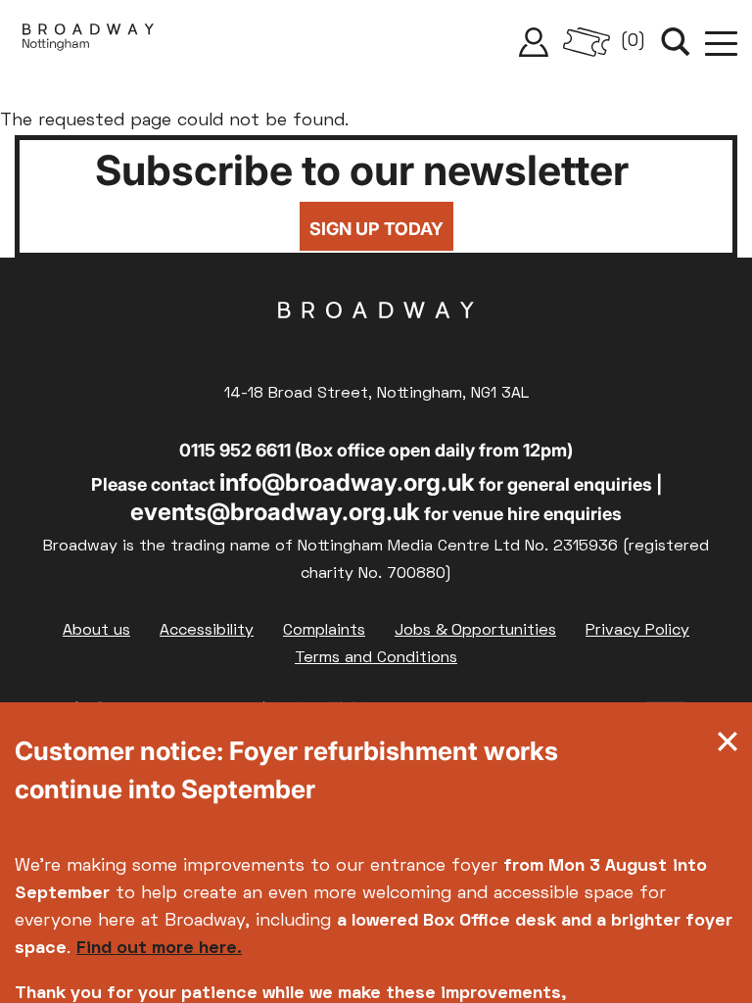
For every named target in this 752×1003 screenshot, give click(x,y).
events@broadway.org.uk (275, 512)
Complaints (324, 631)
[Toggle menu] (721, 42)
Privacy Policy (637, 631)
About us (96, 631)
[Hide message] (727, 746)
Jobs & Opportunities (475, 631)
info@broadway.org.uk (347, 482)
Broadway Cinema (376, 341)
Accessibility (207, 631)
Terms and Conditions (376, 658)
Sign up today (376, 228)
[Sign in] (533, 42)
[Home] (88, 42)
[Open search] (675, 42)
